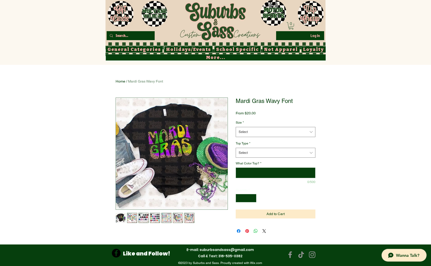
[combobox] (275, 132)
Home (120, 81)
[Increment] (253, 198)
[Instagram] (312, 254)
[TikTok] (301, 254)
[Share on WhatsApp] (255, 231)
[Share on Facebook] (238, 231)
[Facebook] (116, 253)
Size (240, 122)
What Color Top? (248, 163)
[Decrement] (239, 198)
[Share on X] (264, 231)
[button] (291, 26)
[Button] (220, 20)
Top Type (243, 143)
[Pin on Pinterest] (247, 231)
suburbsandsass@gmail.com (227, 249)
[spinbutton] (246, 198)
